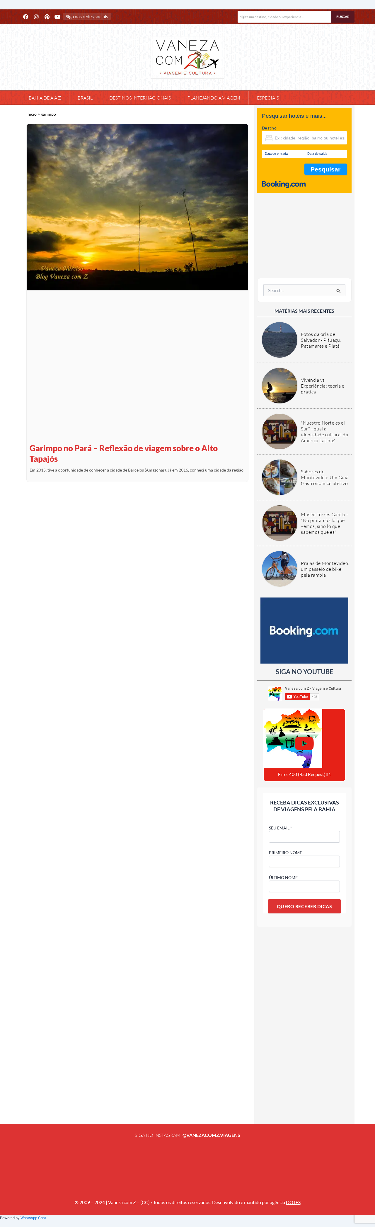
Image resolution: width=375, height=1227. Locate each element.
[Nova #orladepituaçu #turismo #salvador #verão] (39, 1167)
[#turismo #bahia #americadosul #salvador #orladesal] (113, 1167)
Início (31, 114)
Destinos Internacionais (140, 98)
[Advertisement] (304, 235)
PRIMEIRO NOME (285, 852)
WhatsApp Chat (33, 1218)
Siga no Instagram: (187, 1135)
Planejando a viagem (214, 98)
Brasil (85, 98)
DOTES (293, 1202)
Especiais (268, 98)
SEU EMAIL (280, 827)
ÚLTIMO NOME (283, 877)
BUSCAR (343, 16)
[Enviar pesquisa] (338, 291)
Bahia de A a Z (45, 98)
